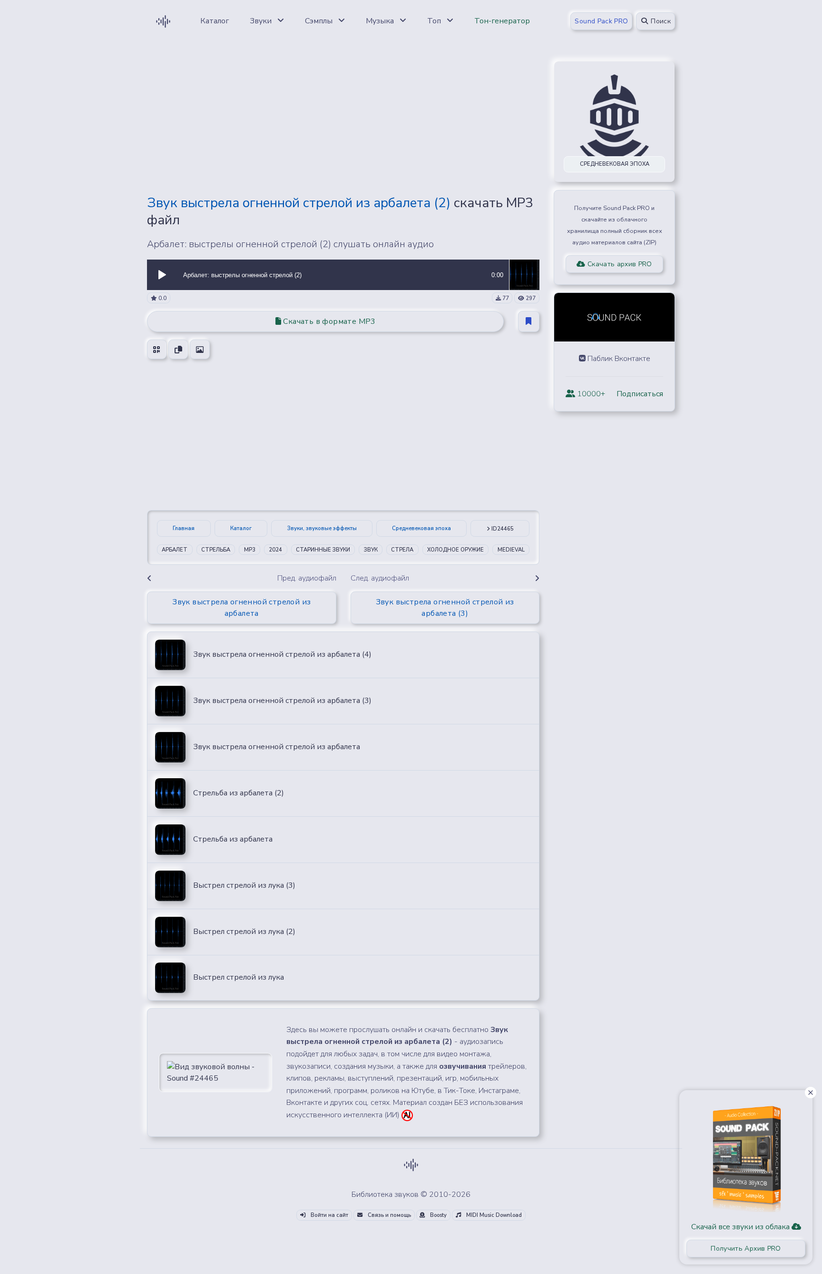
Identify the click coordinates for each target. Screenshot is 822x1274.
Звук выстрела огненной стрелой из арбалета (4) (282, 654)
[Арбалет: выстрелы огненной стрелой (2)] (524, 274)
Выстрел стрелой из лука (238, 977)
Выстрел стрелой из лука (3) (244, 885)
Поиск (660, 21)
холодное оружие (455, 549)
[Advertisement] (343, 120)
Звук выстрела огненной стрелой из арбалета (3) (282, 700)
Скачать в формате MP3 (328, 321)
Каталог (241, 528)
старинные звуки (323, 549)
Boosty (438, 1215)
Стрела (402, 549)
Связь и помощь (388, 1215)
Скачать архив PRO (619, 264)
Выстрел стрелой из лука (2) (244, 931)
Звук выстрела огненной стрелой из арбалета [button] (241, 608)
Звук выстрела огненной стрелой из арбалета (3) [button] (445, 608)
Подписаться (639, 394)
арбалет (174, 549)
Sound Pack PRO (601, 21)
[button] (162, 275)
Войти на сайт (328, 1215)
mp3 (249, 549)
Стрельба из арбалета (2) (238, 793)
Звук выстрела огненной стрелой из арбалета (276, 747)
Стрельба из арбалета (233, 839)
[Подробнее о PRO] (746, 1155)
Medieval (511, 549)
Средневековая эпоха (421, 528)
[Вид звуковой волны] (215, 1072)
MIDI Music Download (493, 1215)
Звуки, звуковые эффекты (322, 528)
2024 (275, 549)
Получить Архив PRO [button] (746, 1248)
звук (371, 549)
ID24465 (502, 528)
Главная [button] (184, 528)
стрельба (215, 549)
